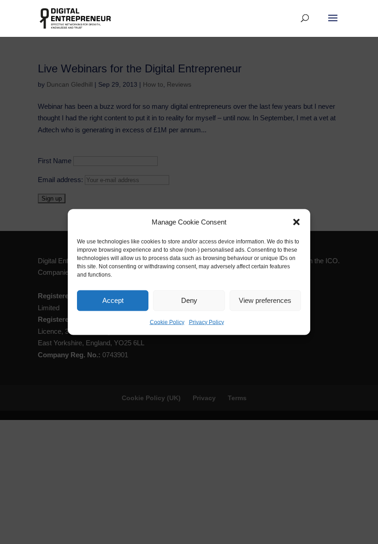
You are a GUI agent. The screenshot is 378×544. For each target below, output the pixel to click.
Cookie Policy (167, 322)
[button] (296, 221)
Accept (113, 300)
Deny (189, 300)
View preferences (265, 300)
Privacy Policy (206, 322)
